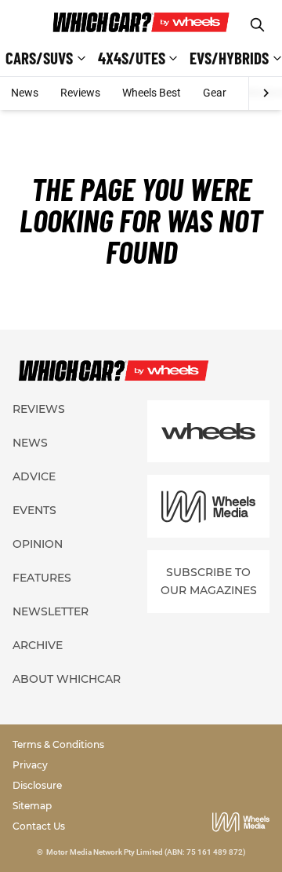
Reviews (80, 92)
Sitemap (32, 806)
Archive (38, 645)
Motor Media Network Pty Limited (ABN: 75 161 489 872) (146, 852)
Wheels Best (151, 92)
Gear (214, 92)
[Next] (265, 93)
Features (42, 578)
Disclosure (37, 785)
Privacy (30, 765)
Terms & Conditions (58, 744)
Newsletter (51, 611)
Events (34, 510)
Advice (34, 476)
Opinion (38, 544)
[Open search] (257, 24)
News (24, 92)
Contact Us (39, 826)
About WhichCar (67, 679)
